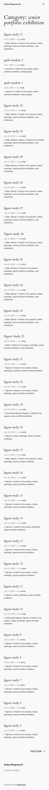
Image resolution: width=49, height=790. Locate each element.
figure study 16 (13, 473)
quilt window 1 (13, 83)
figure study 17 (13, 450)
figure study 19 (13, 404)
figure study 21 (13, 359)
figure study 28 (13, 182)
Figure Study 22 (14, 336)
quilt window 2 (13, 60)
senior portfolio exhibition (23, 46)
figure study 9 (12, 635)
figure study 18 (13, 427)
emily (23, 39)
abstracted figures (14, 413)
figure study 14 (13, 518)
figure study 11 (13, 586)
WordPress (21, 784)
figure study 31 (13, 34)
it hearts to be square (27, 43)
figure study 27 (13, 208)
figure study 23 (13, 311)
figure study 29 (13, 157)
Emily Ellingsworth (12, 4)
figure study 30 (13, 105)
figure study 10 (13, 609)
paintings (8, 46)
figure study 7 (12, 680)
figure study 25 (13, 259)
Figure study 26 (14, 234)
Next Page (38, 751)
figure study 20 (13, 382)
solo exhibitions (27, 348)
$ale (8, 43)
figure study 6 (12, 703)
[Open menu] (43, 4)
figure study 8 (12, 657)
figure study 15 (13, 495)
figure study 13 (13, 541)
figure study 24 (13, 285)
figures (13, 43)
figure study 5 (12, 725)
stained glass (26, 71)
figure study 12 (13, 564)
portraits (16, 370)
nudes (39, 43)
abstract (9, 69)
